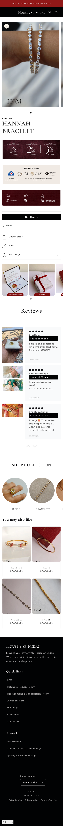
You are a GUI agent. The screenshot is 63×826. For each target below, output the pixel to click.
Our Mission (14, 741)
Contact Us (13, 721)
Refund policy (15, 800)
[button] (6, 12)
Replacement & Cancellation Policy (28, 693)
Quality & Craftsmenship (21, 755)
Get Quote (31, 217)
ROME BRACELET (46, 569)
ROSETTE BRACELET (16, 569)
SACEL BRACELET (46, 621)
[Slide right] (38, 113)
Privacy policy (31, 800)
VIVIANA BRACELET (16, 621)
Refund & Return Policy (21, 686)
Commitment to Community (24, 748)
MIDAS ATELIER (31, 795)
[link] (31, 814)
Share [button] (9, 225)
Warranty (12, 707)
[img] (42, 331)
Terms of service (49, 800)
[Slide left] (24, 113)
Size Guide (13, 714)
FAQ (9, 679)
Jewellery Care (15, 700)
